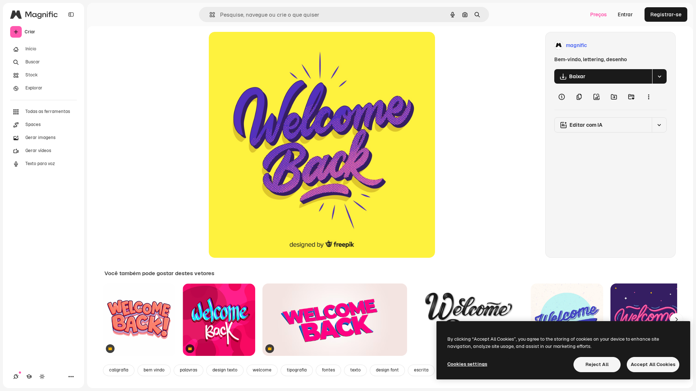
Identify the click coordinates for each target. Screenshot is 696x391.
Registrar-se (666, 14)
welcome (262, 370)
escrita (421, 370)
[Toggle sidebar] (71, 14)
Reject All (597, 364)
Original (255, 45)
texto (355, 370)
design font (387, 370)
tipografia (297, 370)
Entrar (625, 14)
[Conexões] (16, 376)
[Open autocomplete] (209, 14)
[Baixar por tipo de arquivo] (659, 76)
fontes (328, 370)
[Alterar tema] (42, 376)
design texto (224, 370)
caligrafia (118, 370)
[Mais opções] (648, 96)
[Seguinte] (676, 319)
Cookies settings (467, 364)
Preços (598, 14)
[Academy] (29, 376)
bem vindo (154, 370)
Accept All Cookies (653, 364)
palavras (188, 370)
